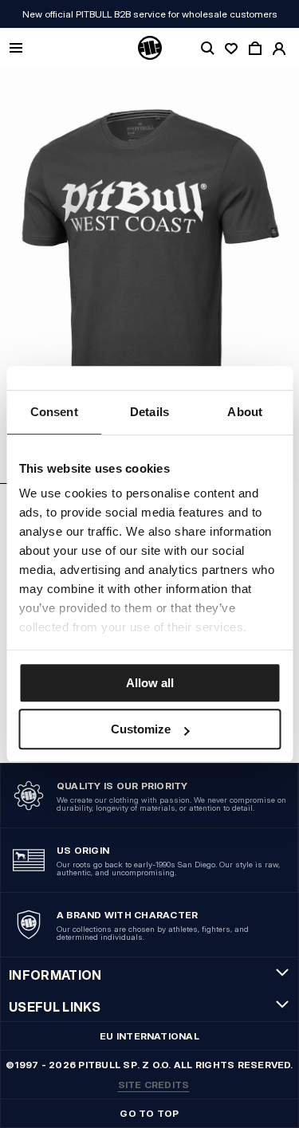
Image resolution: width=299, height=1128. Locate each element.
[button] (149, 276)
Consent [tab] (54, 412)
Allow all (150, 683)
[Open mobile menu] (16, 49)
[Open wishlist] (231, 49)
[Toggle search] (207, 49)
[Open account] (279, 49)
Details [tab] (149, 412)
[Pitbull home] (150, 48)
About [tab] (244, 412)
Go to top (149, 1113)
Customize (141, 729)
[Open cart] (255, 49)
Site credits (154, 1085)
